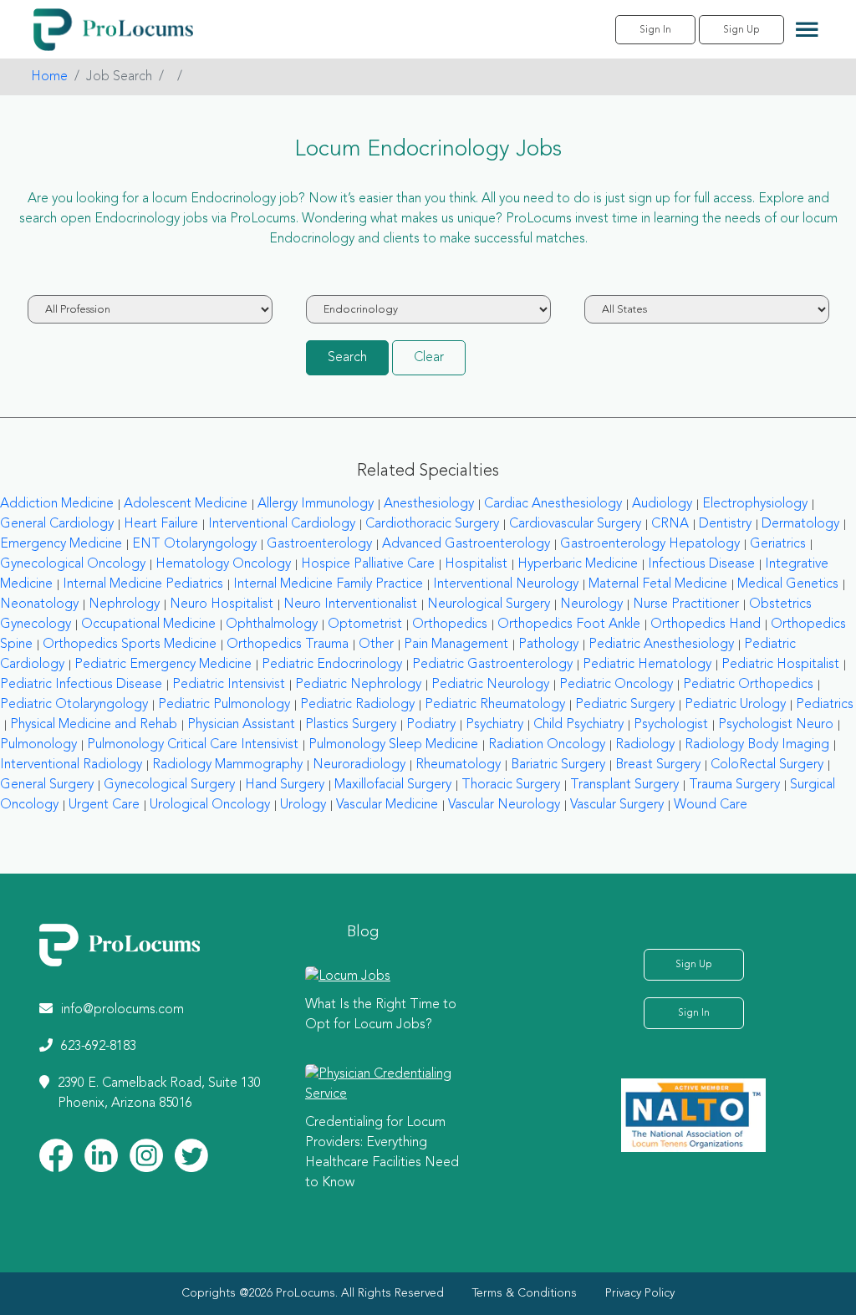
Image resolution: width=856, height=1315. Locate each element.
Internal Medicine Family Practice (328, 584)
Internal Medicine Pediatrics (143, 584)
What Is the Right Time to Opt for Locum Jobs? (380, 1015)
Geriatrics (778, 544)
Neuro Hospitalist (221, 604)
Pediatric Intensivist (228, 684)
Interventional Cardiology (281, 524)
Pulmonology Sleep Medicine (393, 745)
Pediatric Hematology (647, 664)
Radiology (645, 745)
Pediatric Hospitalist (780, 664)
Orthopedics (449, 624)
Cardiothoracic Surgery (432, 524)
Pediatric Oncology (616, 684)
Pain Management (456, 644)
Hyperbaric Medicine (577, 564)
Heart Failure (161, 524)
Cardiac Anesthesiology (553, 504)
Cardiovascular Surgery (575, 524)
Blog (363, 932)
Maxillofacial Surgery (392, 785)
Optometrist (365, 624)
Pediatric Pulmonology (224, 704)
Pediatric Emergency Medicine (163, 664)
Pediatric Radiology (357, 704)
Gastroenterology (319, 544)
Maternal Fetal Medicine (657, 584)
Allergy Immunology (315, 504)
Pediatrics (824, 704)
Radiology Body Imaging (757, 745)
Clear (429, 357)
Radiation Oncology (546, 745)
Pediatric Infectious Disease (81, 684)
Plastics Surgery (350, 724)
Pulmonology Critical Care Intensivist (192, 745)
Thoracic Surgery (510, 785)
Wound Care (710, 805)
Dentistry (725, 524)
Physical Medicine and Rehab (93, 724)
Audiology (662, 504)
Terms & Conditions (524, 1293)
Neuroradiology (359, 765)
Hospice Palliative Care (368, 564)
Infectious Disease (701, 564)
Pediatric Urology (735, 704)
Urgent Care (104, 805)
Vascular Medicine (387, 805)
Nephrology (124, 604)
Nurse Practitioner (686, 604)
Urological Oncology (210, 805)
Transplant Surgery (624, 785)
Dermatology (800, 524)
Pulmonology (38, 745)
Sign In (655, 30)
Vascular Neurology (504, 805)
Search (347, 357)
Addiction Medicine (57, 504)
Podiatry (431, 724)
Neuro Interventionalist (350, 604)
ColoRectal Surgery (767, 765)
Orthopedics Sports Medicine (130, 644)
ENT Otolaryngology (194, 544)
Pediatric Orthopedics (748, 684)
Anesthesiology (429, 504)
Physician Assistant (241, 724)
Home (49, 77)
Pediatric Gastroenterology (492, 664)
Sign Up (741, 30)
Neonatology (39, 604)
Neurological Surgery (488, 604)
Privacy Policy (640, 1293)
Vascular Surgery (617, 805)
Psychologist (671, 724)
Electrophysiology (755, 504)
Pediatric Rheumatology (495, 704)
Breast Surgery (658, 765)
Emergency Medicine (61, 544)
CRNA (670, 524)
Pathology (548, 644)
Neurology (591, 604)
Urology (303, 805)
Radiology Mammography (227, 765)
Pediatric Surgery (625, 704)
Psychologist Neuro (775, 724)
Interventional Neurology (505, 584)
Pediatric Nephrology (358, 684)
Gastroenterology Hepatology (650, 544)
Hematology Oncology (223, 564)
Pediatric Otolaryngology (74, 704)
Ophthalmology (272, 624)
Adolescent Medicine (185, 504)
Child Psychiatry (578, 724)
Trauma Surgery (734, 785)
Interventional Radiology (71, 765)
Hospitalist (476, 564)
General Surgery (47, 785)
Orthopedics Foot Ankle (568, 624)
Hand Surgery (284, 785)
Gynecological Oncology (72, 564)
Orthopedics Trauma (288, 644)
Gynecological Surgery (169, 785)
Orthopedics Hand (705, 624)
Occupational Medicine (148, 624)
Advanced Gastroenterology (466, 544)
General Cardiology (57, 524)
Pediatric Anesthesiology (661, 644)
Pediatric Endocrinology (332, 664)
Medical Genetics (787, 584)
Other (376, 644)
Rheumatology (458, 765)
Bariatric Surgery (558, 765)
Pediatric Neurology (490, 684)
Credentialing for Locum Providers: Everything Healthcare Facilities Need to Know (382, 1153)
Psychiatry (494, 724)
